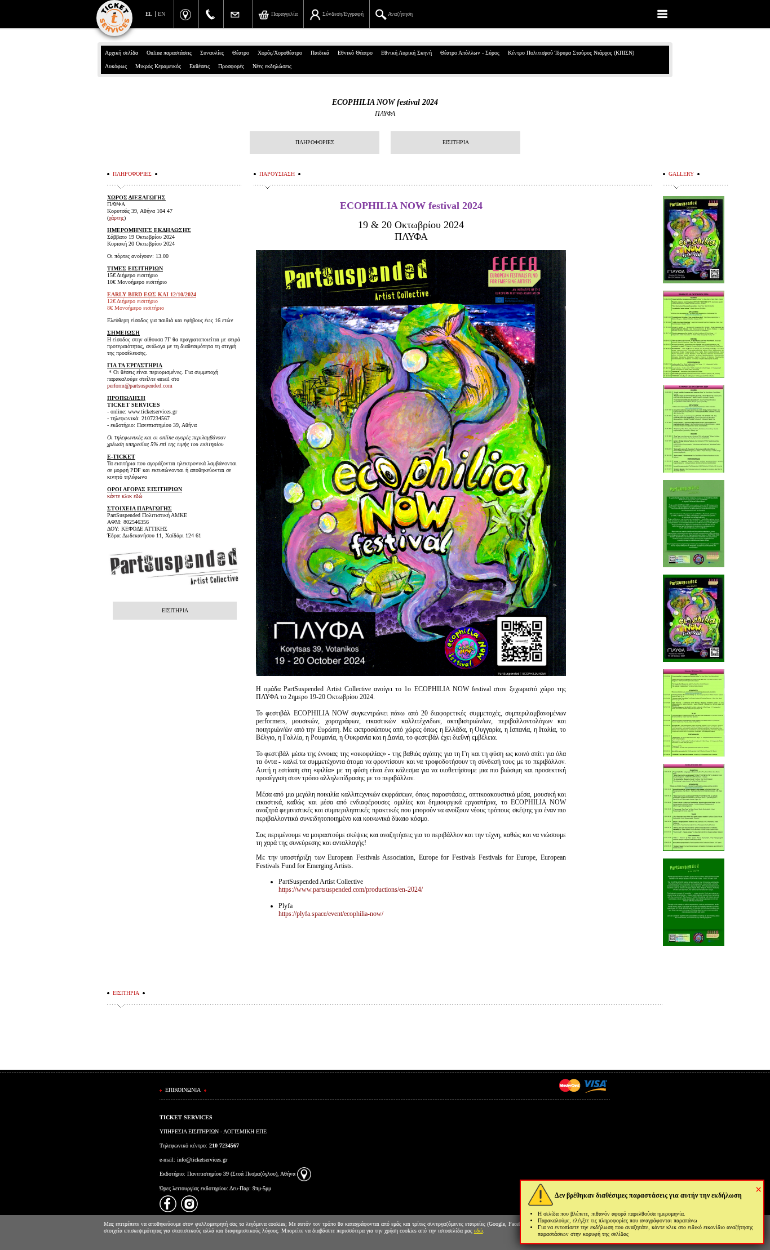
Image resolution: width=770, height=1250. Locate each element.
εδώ (478, 1230)
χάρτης (116, 218)
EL (148, 14)
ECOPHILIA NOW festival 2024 (385, 102)
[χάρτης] (304, 1174)
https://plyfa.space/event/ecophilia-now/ (330, 914)
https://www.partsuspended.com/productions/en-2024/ (350, 889)
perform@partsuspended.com (140, 385)
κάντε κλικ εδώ (125, 496)
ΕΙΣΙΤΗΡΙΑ (455, 142)
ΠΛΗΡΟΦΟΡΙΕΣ (314, 142)
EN (161, 14)
